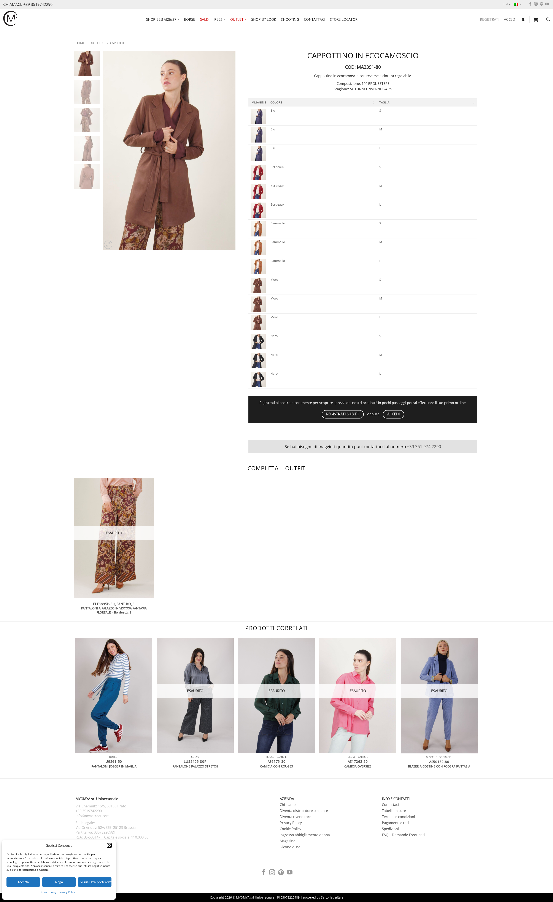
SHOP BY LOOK (263, 19)
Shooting (290, 19)
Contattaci (314, 19)
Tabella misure (394, 810)
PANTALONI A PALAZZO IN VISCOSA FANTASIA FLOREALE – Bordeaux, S (114, 610)
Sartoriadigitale (332, 897)
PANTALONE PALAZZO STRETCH (195, 766)
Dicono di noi (290, 847)
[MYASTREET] (10, 18)
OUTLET (236, 19)
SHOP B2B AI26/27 (161, 19)
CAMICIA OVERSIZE (357, 766)
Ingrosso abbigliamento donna (305, 834)
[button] (109, 845)
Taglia (384, 102)
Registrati (489, 19)
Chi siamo (288, 804)
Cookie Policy (49, 892)
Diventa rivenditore (295, 816)
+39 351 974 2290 (424, 446)
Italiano (508, 4)
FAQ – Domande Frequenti (403, 834)
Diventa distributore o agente (304, 810)
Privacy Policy (67, 892)
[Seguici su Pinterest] (541, 4)
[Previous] (111, 151)
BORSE (189, 19)
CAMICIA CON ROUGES (276, 766)
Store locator (344, 19)
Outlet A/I (97, 43)
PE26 (218, 19)
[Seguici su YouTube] (547, 4)
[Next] (227, 151)
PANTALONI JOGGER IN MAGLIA (114, 766)
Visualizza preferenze (95, 882)
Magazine (287, 841)
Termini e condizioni (398, 816)
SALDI (205, 19)
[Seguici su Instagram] (536, 4)
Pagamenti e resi (395, 822)
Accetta (23, 882)
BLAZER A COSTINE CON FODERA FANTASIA (439, 766)
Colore (276, 102)
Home (80, 43)
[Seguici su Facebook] (530, 4)
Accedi (510, 19)
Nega (59, 882)
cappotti (117, 43)
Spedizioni (390, 828)
